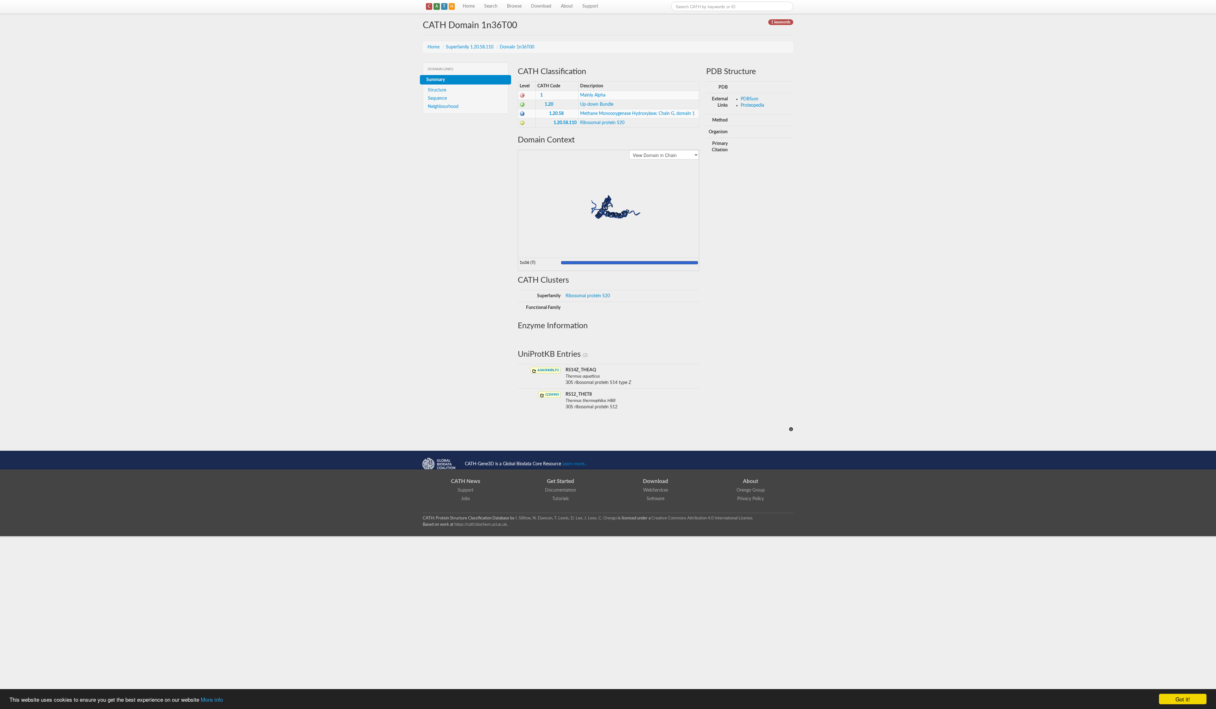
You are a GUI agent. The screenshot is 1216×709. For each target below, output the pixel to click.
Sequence (437, 98)
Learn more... (574, 464)
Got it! (1182, 699)
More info (212, 699)
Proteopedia (752, 105)
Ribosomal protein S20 (602, 123)
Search (490, 6)
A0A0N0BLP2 (547, 370)
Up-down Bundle (596, 104)
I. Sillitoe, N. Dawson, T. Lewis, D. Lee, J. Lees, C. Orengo (566, 518)
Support (590, 6)
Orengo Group (751, 490)
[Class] (522, 95)
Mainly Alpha (592, 95)
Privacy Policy (750, 499)
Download (541, 6)
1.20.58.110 (565, 123)
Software (655, 499)
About (567, 6)
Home (469, 6)
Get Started (560, 481)
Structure (437, 90)
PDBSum (749, 99)
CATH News (465, 481)
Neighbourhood (443, 106)
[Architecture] (522, 104)
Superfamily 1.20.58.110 (470, 47)
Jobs (465, 499)
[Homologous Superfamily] (522, 123)
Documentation (560, 490)
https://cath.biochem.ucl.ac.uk (480, 524)
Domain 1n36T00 (517, 47)
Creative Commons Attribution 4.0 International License (701, 518)
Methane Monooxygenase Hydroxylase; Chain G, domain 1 (637, 113)
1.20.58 (556, 113)
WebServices (655, 490)
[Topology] (522, 113)
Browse (514, 6)
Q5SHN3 (551, 394)
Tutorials (560, 499)
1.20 (549, 104)
